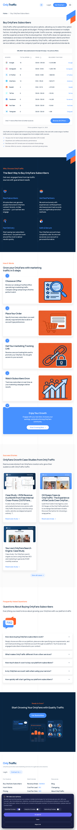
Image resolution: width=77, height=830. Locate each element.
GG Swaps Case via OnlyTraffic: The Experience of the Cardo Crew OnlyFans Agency (55, 498)
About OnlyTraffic (57, 791)
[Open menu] (70, 5)
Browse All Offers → (60, 121)
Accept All (38, 814)
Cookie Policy (8, 805)
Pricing (5, 791)
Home (5, 13)
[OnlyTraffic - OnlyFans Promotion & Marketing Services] (10, 5)
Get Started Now (37, 715)
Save (37, 819)
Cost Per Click (34, 791)
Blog (53, 784)
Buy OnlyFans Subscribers (12, 784)
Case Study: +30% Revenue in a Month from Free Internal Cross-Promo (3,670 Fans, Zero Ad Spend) (19, 498)
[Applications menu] (41, 5)
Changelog (55, 787)
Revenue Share (36, 784)
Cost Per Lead (34, 787)
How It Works (7, 787)
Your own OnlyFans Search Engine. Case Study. (18, 549)
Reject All (38, 824)
